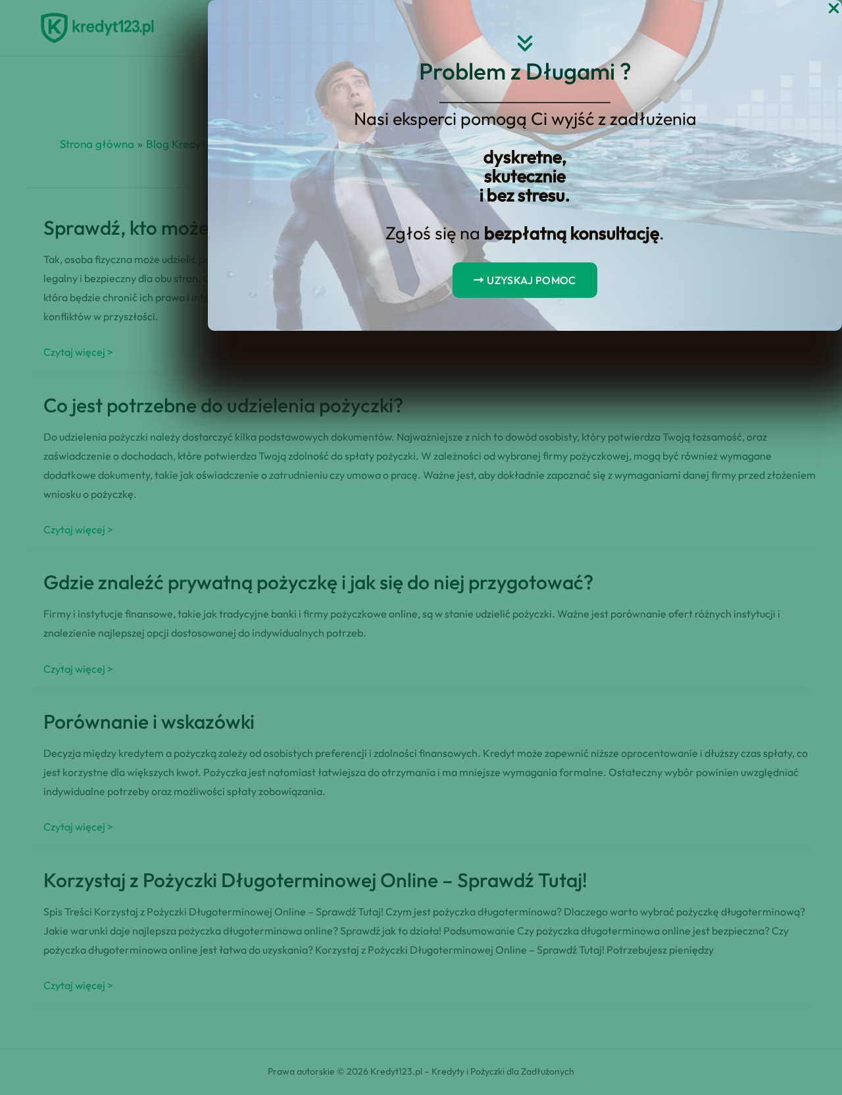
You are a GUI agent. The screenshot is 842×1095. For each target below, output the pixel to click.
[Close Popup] (834, 9)
